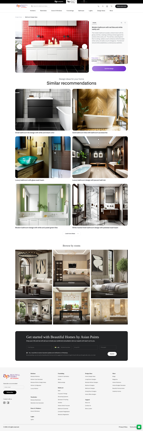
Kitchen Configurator (36, 385)
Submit (112, 354)
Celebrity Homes (116, 391)
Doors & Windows (56, 10)
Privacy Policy (123, 427)
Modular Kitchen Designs (91, 382)
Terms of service (135, 427)
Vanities (60, 402)
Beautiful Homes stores (118, 388)
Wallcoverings (61, 382)
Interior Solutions (116, 382)
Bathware (81, 10)
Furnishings (70, 10)
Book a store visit (121, 6)
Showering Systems (63, 396)
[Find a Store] (107, 6)
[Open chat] (139, 427)
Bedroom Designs (89, 385)
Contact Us (88, 405)
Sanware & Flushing (63, 399)
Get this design (109, 68)
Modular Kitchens (35, 376)
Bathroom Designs (90, 388)
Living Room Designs (90, 379)
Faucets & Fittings (62, 393)
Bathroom (109, 320)
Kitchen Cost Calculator (37, 379)
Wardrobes (43, 10)
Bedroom (109, 294)
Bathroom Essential (63, 408)
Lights (91, 10)
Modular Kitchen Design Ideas (38, 382)
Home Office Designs (90, 394)
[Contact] (98, 6)
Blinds (59, 379)
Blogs (113, 376)
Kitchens (33, 10)
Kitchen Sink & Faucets (64, 405)
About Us (87, 402)
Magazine (115, 379)
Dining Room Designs (90, 391)
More (111, 10)
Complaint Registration (64, 411)
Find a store (95, 58)
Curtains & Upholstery (63, 376)
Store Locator (88, 408)
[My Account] (102, 6)
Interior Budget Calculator (119, 385)
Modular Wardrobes (36, 400)
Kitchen (71, 283)
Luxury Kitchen (34, 388)
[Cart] (111, 6)
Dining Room (33, 320)
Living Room (34, 294)
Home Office (71, 320)
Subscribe (10, 392)
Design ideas (101, 10)
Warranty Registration (63, 414)
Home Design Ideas (90, 376)
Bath (59, 390)
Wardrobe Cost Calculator (37, 403)
